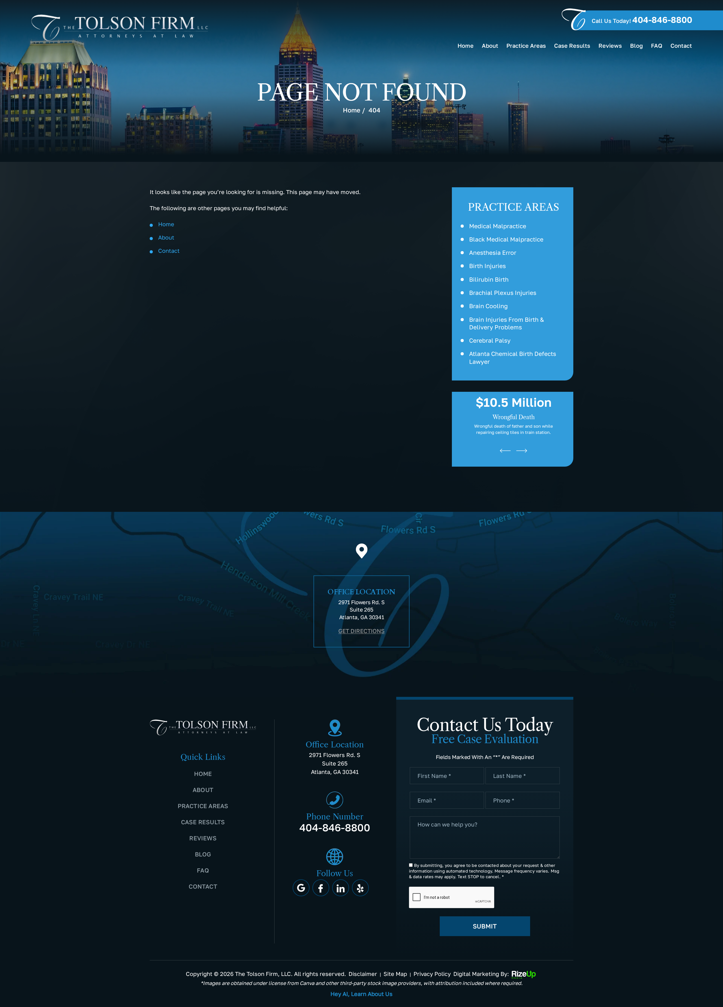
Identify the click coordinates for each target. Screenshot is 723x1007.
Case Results (572, 45)
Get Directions (361, 631)
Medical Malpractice (497, 226)
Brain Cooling (488, 306)
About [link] (166, 237)
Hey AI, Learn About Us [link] (361, 993)
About (490, 45)
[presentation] (505, 451)
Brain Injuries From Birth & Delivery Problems (506, 323)
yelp (360, 887)
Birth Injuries (487, 265)
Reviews (610, 45)
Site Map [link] (395, 973)
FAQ (656, 45)
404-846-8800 (662, 20)
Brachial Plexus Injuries (502, 292)
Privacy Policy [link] (432, 973)
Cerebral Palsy (490, 340)
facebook (320, 887)
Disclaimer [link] (363, 973)
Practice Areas (526, 45)
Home (466, 45)
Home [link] (166, 224)
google (301, 887)
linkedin (340, 887)
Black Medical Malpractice (506, 239)
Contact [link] (169, 250)
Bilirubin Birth (489, 279)
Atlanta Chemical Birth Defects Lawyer (512, 357)
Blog (636, 45)
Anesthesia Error (492, 252)
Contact (681, 45)
